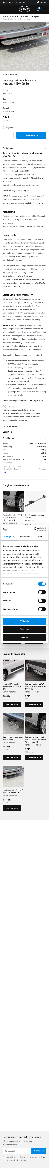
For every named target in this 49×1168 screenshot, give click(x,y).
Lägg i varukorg (31, 135)
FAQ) (4, 472)
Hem (4, 17)
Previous (4, 46)
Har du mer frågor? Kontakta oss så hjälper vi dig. (23, 400)
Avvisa (24, 637)
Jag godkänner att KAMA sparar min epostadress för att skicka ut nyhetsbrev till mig (25, 1158)
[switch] (42, 592)
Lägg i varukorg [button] (11, 704)
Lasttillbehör (23, 17)
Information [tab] (24, 536)
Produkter (12, 17)
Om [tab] (40, 536)
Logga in (43, 2)
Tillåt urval (25, 629)
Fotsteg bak (35, 17)
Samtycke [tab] (9, 536)
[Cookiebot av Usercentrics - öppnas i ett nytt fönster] (34, 529)
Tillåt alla (24, 621)
